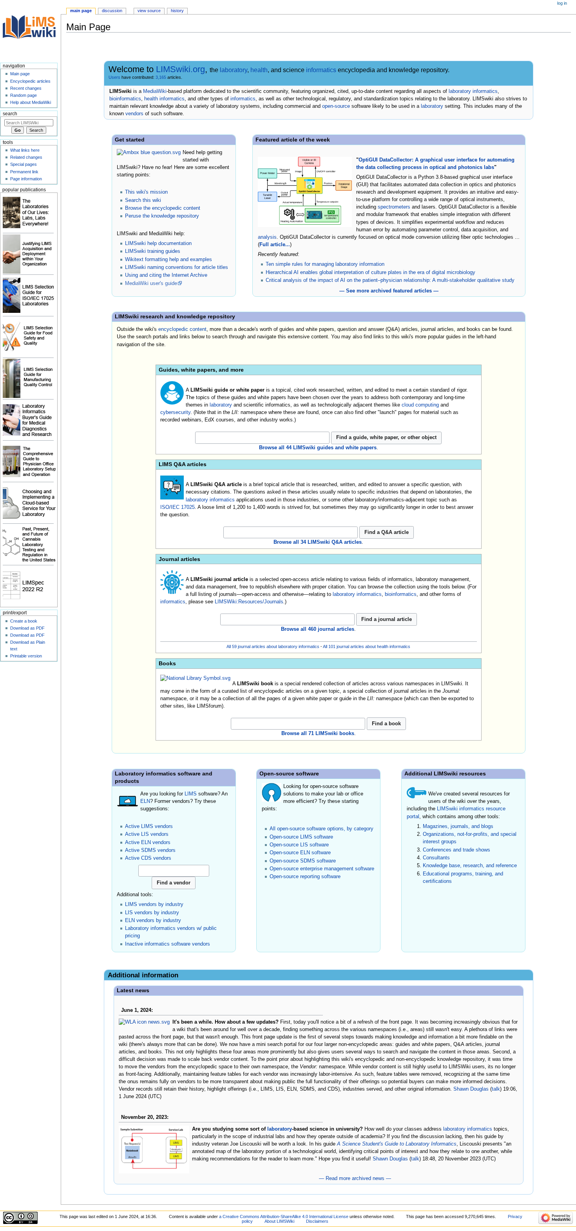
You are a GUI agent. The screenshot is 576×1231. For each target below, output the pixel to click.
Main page (81, 10)
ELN (145, 801)
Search (10, 113)
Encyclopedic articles (30, 81)
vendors (134, 113)
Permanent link (24, 171)
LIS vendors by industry (152, 912)
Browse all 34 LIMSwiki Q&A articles (318, 542)
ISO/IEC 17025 (177, 507)
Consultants (436, 858)
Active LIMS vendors (149, 826)
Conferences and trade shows (456, 850)
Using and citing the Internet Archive (166, 275)
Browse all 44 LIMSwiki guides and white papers (318, 447)
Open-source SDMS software (303, 861)
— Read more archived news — (355, 1178)
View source (149, 10)
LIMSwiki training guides (152, 251)
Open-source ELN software (300, 852)
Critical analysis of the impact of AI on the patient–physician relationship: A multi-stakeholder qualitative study (390, 280)
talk (496, 1089)
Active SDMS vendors (150, 850)
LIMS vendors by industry (154, 904)
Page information (26, 178)
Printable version (26, 656)
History (177, 10)
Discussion (112, 10)
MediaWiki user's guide (151, 283)
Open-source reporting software (305, 876)
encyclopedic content (182, 329)
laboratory (233, 70)
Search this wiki (143, 200)
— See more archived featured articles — (388, 291)
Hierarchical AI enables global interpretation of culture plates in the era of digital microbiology (370, 272)
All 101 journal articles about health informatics (366, 646)
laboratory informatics (473, 91)
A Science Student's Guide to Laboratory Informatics (396, 1144)
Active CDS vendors (148, 858)
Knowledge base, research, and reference (470, 865)
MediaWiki (155, 91)
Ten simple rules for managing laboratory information (325, 264)
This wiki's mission (146, 192)
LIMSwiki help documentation (158, 243)
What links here (25, 150)
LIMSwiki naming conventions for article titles (176, 267)
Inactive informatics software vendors (167, 944)
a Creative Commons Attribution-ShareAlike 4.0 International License (283, 1216)
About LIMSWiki (279, 1221)
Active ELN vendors (147, 842)
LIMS (191, 794)
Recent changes (26, 88)
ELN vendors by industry (153, 920)
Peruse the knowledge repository (162, 216)
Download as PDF (27, 628)
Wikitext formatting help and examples (168, 259)
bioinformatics (125, 99)
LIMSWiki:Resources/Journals (249, 602)
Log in (562, 3)
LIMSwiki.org (180, 69)
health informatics (164, 99)
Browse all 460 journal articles (317, 629)
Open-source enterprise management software (322, 869)
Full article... (274, 244)
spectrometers (394, 207)
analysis (267, 237)
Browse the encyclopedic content (162, 208)
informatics (321, 70)
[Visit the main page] (30, 30)
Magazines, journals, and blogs (458, 826)
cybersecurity (175, 412)
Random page (23, 95)
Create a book (23, 621)
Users (114, 77)
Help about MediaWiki (30, 102)
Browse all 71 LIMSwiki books (317, 733)
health (259, 70)
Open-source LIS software (299, 845)
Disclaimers (317, 1221)
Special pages (23, 164)
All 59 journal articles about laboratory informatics (272, 646)
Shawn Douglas (471, 1089)
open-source (336, 106)
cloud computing (420, 405)
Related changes (26, 157)
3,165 (161, 77)
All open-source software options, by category (321, 829)
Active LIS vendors (146, 834)
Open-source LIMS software (301, 837)
